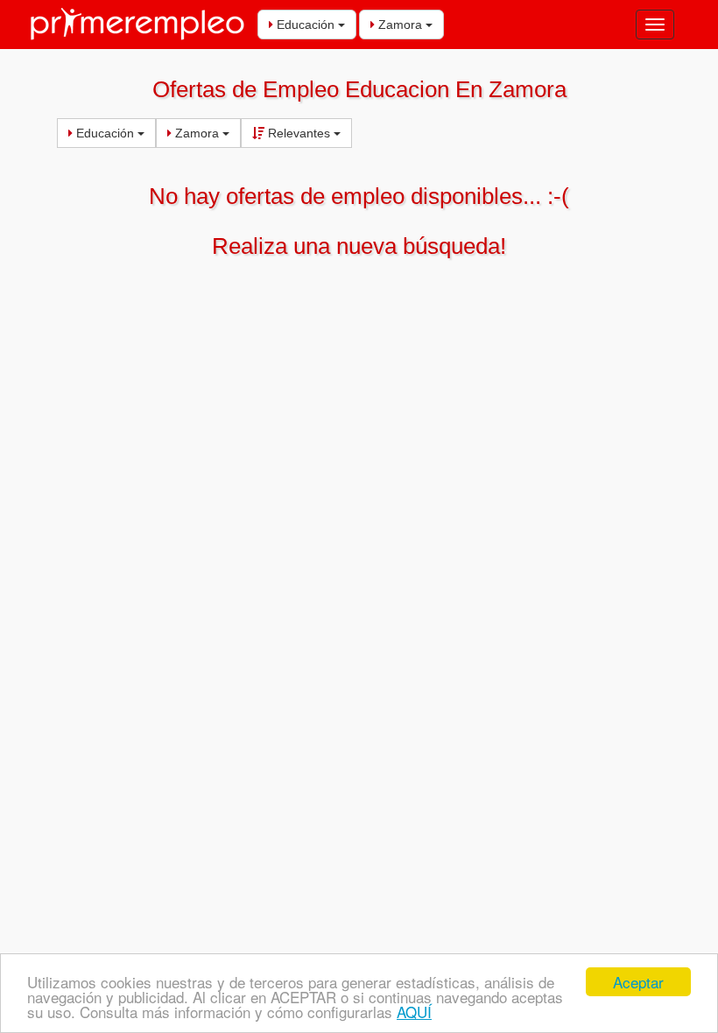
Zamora (400, 25)
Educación (305, 25)
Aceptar (638, 982)
